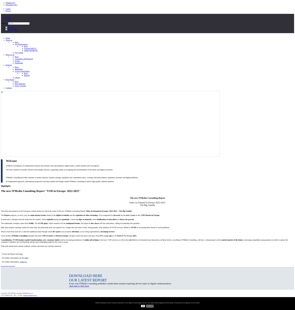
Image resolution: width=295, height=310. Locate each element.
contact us (23, 262)
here (21, 254)
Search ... (4, 23)
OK (143, 306)
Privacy (8, 11)
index (27, 258)
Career (8, 9)
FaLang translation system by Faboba (8, 266)
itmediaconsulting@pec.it (30, 295)
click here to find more (79, 286)
